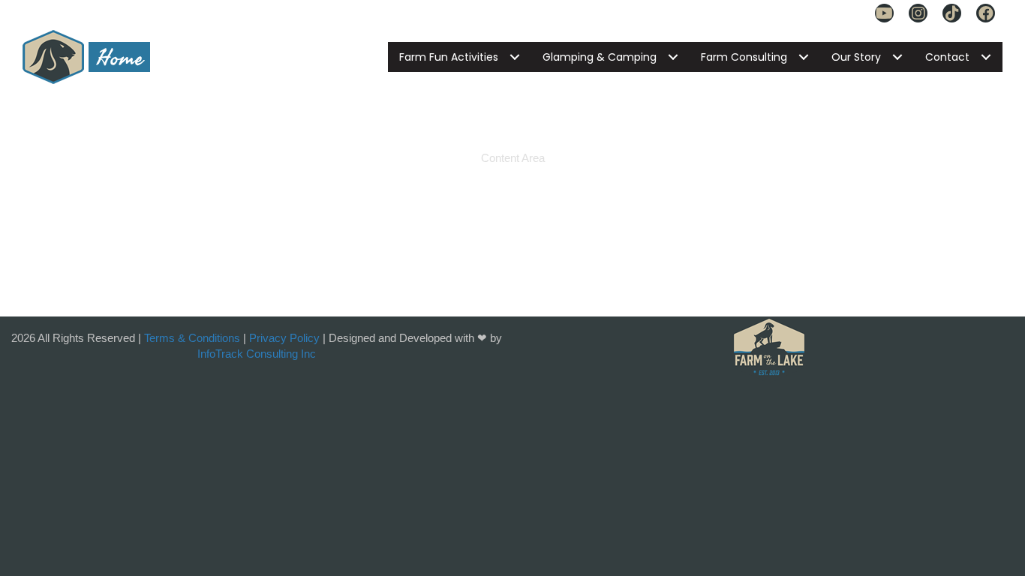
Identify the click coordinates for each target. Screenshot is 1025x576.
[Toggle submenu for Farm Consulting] (803, 57)
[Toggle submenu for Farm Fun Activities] (514, 57)
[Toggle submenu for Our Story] (897, 57)
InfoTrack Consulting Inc (256, 353)
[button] (884, 13)
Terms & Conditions (192, 338)
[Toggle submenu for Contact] (985, 57)
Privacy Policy (284, 338)
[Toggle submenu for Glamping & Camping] (673, 57)
